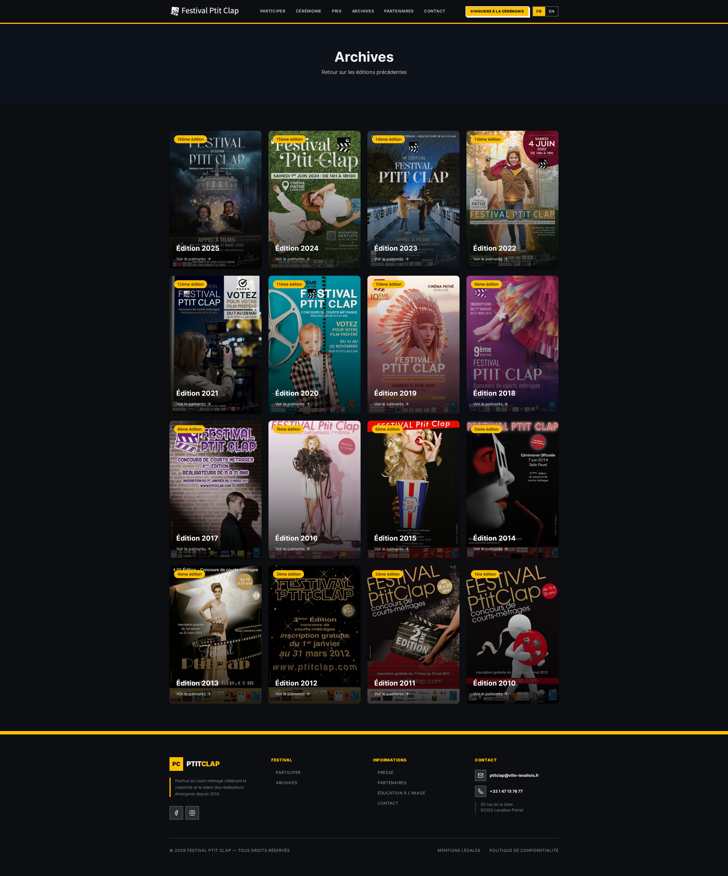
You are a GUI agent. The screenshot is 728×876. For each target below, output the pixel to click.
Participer (273, 11)
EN (552, 11)
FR (538, 11)
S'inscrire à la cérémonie (497, 11)
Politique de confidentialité (524, 850)
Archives (363, 11)
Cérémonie (309, 11)
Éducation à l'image (401, 792)
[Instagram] (192, 813)
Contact (434, 11)
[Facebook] (176, 813)
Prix (337, 11)
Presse (386, 772)
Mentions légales (459, 850)
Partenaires (399, 11)
